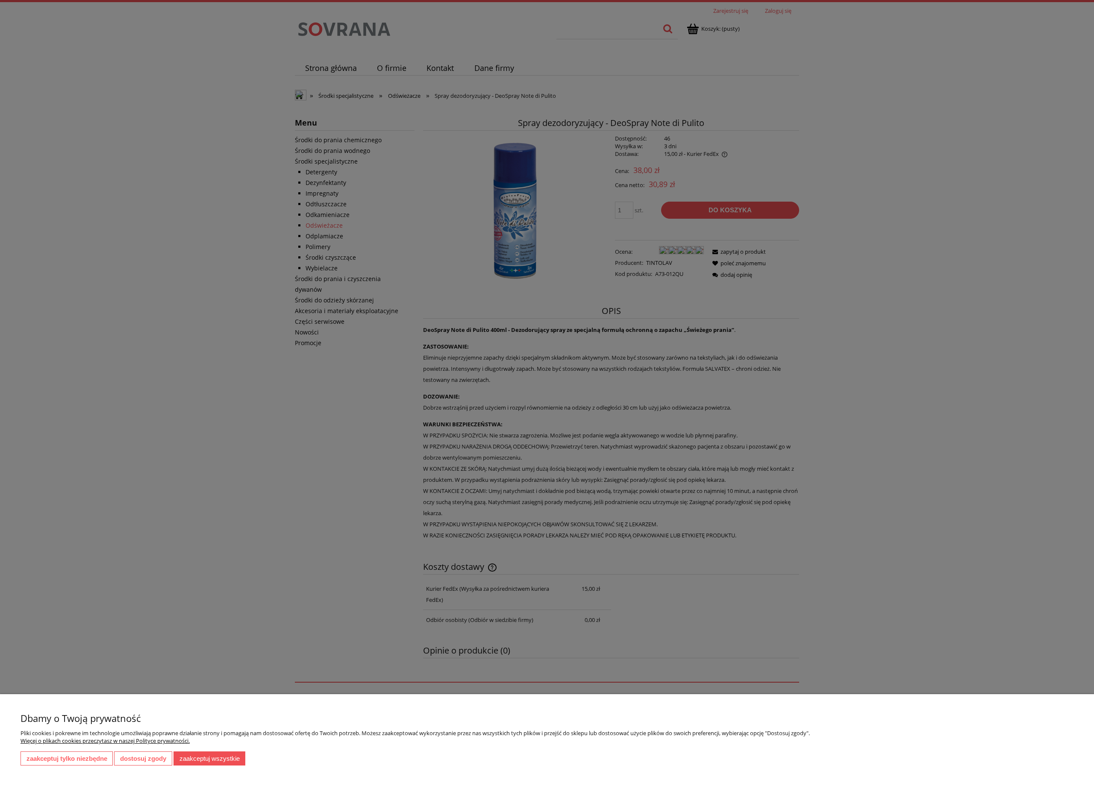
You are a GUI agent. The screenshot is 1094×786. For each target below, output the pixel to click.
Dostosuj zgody (143, 758)
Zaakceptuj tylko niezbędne (66, 758)
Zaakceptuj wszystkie (209, 758)
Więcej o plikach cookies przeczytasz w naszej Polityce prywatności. (105, 741)
